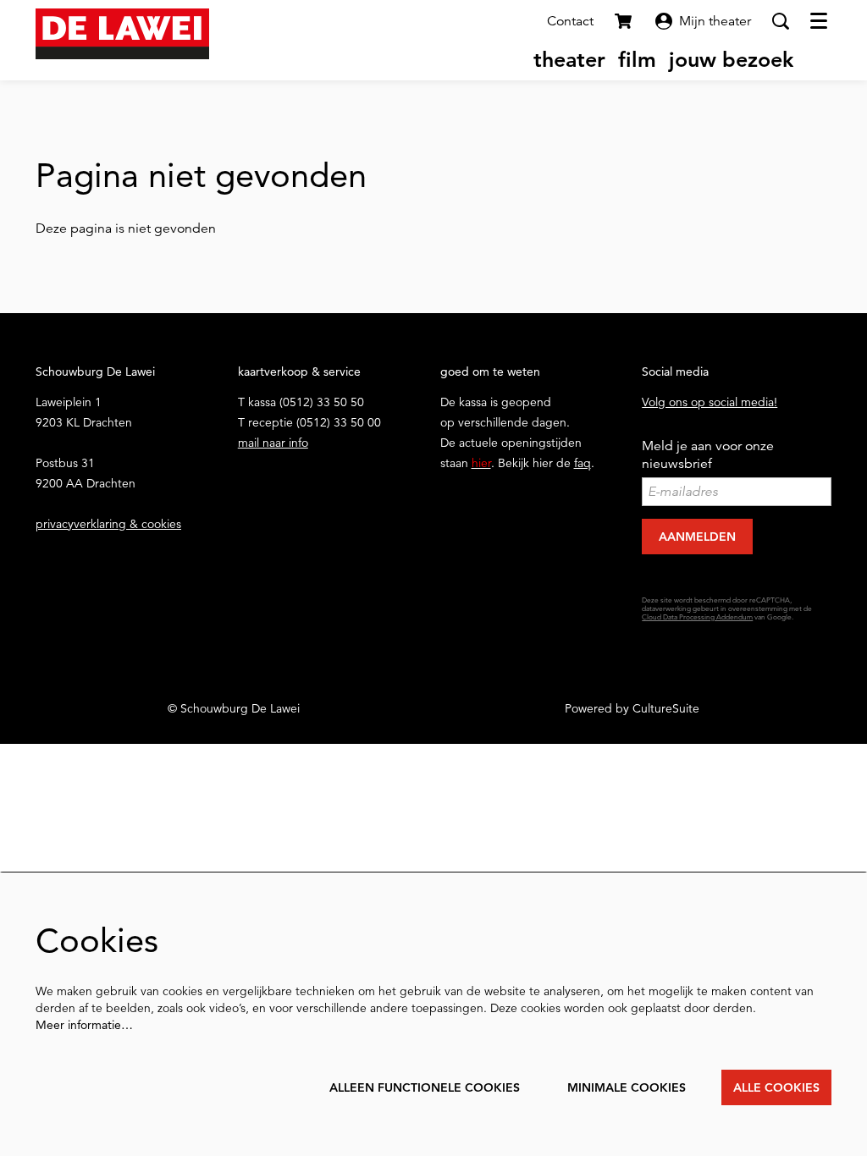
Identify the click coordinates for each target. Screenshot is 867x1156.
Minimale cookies (626, 1087)
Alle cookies (776, 1087)
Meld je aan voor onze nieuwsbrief (708, 455)
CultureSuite (665, 708)
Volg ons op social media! (709, 402)
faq (582, 463)
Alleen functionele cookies (424, 1087)
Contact (570, 21)
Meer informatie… (84, 1024)
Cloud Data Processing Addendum (697, 617)
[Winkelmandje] (624, 21)
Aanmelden (697, 536)
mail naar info (273, 442)
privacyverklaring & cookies (108, 523)
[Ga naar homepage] (122, 33)
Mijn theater (715, 21)
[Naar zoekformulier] (780, 21)
